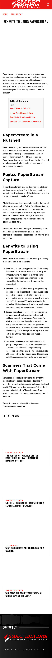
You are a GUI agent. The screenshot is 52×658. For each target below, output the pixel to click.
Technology (17, 14)
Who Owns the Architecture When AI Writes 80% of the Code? (23, 594)
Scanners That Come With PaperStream (25, 121)
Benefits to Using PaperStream (22, 117)
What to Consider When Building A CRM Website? (24, 549)
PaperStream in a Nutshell (20, 108)
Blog (17, 650)
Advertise (27, 650)
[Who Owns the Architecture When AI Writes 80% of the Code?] (26, 573)
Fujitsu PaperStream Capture (21, 113)
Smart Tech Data (14, 453)
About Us (7, 650)
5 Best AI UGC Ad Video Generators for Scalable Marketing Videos (24, 504)
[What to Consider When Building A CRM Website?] (26, 527)
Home (5, 14)
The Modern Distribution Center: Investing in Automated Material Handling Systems (21, 458)
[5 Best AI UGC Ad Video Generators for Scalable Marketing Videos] (26, 482)
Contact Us (39, 650)
